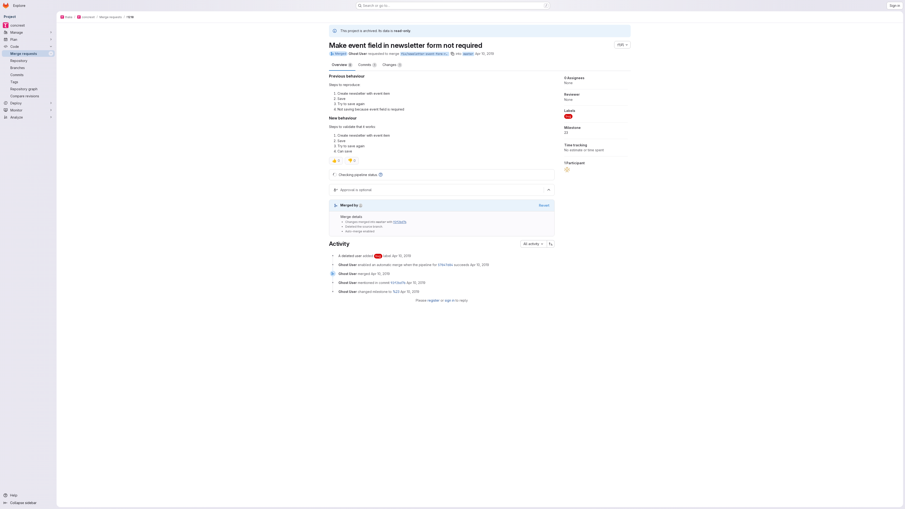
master (468, 54)
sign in (450, 300)
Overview (341, 65)
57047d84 (445, 265)
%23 (396, 292)
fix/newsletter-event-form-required (425, 54)
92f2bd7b (399, 222)
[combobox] (533, 244)
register (434, 300)
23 (566, 133)
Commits (366, 65)
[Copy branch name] (452, 54)
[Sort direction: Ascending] (551, 244)
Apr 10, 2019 (484, 54)
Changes (391, 65)
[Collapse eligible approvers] (548, 190)
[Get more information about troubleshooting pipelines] (381, 174)
